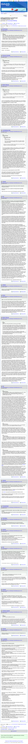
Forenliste (3, 23)
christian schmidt (6, 610)
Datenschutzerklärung (14, 741)
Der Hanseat (5, 29)
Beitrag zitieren (23, 51)
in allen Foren (14, 24)
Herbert (4, 568)
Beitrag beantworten (16, 51)
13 (12, 724)
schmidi (4, 181)
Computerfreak (5, 506)
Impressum (7, 741)
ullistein (4, 284)
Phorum (9, 742)
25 (8, 24)
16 (16, 724)
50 (9, 24)
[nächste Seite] (1, 725)
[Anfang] (9, 724)
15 (15, 724)
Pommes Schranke (6, 55)
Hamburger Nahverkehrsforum (20, 12)
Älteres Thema (11, 729)
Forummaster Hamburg (12, 20)
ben (3, 196)
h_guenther (5, 639)
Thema (2, 13)
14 (13, 724)
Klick (14, 490)
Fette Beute (5, 518)
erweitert (26, 16)
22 (24, 724)
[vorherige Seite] (11, 724)
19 (20, 724)
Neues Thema (17, 23)
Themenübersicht (10, 23)
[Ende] (2, 725)
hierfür (4, 492)
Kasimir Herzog (6, 84)
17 (17, 724)
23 (25, 724)
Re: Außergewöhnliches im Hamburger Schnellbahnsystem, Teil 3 (11, 30)
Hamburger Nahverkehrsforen (9, 12)
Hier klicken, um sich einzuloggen (7, 737)
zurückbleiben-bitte (6, 130)
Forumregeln (20, 741)
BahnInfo (22, 742)
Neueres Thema (4, 729)
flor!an (4, 295)
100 (11, 24)
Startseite (2, 12)
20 (21, 724)
